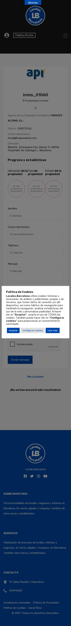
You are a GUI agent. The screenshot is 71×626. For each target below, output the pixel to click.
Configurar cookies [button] (33, 330)
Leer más (53, 330)
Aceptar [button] (13, 330)
